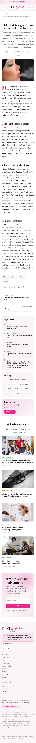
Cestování (26, 388)
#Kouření (22, 277)
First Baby (5, 689)
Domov (9, 388)
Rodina (17, 388)
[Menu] (3, 7)
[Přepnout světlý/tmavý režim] (32, 7)
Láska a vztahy (23, 384)
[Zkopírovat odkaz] (23, 287)
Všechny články (17, 432)
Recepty (18, 393)
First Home (5, 691)
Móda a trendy (14, 379)
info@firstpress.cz (12, 706)
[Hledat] (28, 7)
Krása (24, 379)
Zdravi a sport (11, 14)
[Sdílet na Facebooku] (10, 287)
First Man (4, 686)
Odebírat (9, 411)
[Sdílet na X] (14, 287)
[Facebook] (3, 648)
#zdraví (5, 281)
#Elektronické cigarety (10, 277)
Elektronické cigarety (10, 128)
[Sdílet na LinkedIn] (19, 287)
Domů (3, 14)
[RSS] (8, 648)
